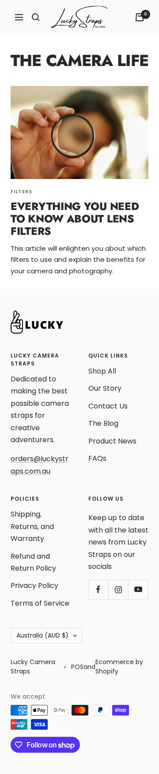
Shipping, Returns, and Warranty (32, 526)
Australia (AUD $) (42, 635)
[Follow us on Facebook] (98, 589)
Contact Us (108, 406)
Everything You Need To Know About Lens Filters (75, 218)
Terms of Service (40, 603)
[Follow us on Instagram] (118, 589)
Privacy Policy (34, 585)
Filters (21, 191)
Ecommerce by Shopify (119, 666)
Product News (112, 441)
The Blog (103, 423)
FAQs (97, 458)
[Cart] (139, 17)
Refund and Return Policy (33, 562)
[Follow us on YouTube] (138, 589)
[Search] (36, 17)
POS (77, 666)
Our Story (104, 388)
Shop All (102, 371)
